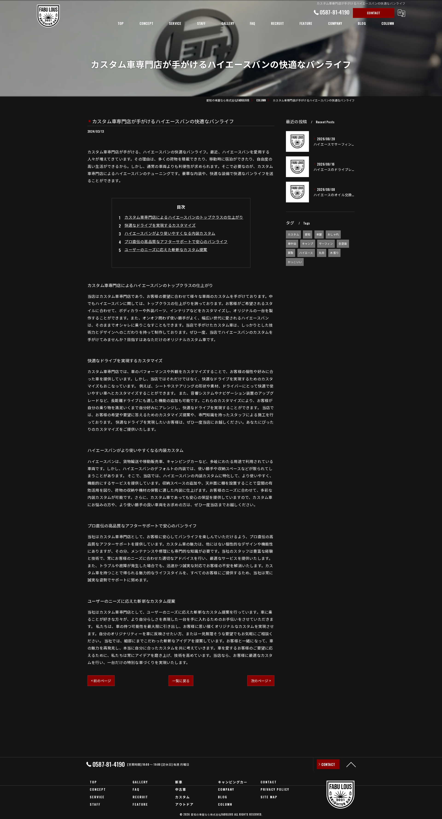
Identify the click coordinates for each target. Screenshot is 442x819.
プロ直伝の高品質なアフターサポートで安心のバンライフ (176, 241)
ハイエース (306, 253)
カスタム (293, 234)
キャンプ (307, 243)
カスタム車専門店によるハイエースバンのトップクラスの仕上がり (184, 217)
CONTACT (373, 12)
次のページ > (261, 680)
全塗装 (343, 243)
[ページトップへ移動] (351, 764)
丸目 (321, 253)
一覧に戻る (181, 680)
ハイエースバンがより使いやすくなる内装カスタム (170, 233)
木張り (334, 253)
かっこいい (295, 262)
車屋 (319, 234)
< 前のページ (101, 680)
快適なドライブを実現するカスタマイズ (160, 225)
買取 (290, 253)
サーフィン (326, 243)
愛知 (307, 234)
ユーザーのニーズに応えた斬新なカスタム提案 (166, 249)
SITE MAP (269, 796)
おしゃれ (333, 234)
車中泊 (292, 243)
